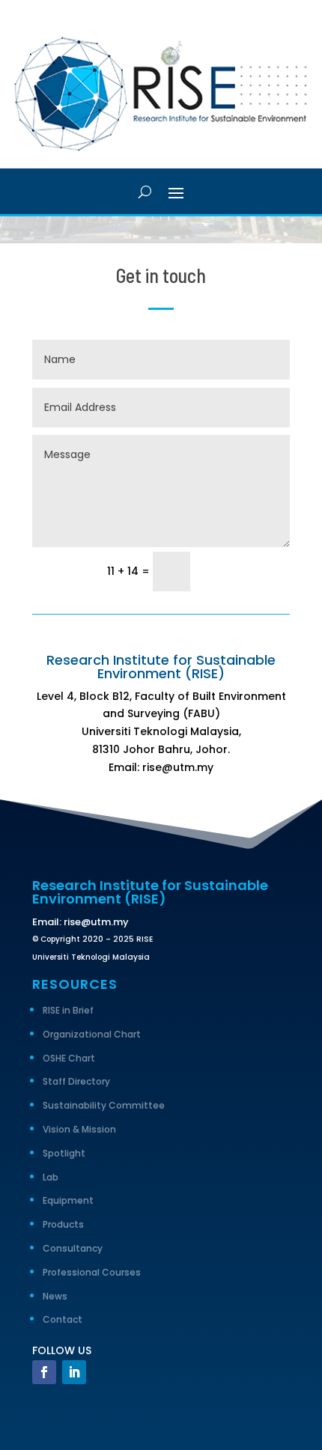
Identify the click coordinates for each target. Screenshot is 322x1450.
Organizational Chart (92, 1034)
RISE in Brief (68, 1010)
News (55, 1296)
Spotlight (64, 1153)
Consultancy (73, 1248)
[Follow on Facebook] (44, 1372)
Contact (62, 1319)
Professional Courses (92, 1272)
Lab (50, 1177)
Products (63, 1224)
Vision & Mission (79, 1129)
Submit (246, 571)
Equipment (68, 1200)
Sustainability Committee (104, 1105)
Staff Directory (76, 1081)
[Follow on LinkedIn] (74, 1372)
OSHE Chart (69, 1058)
